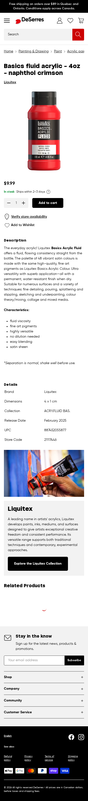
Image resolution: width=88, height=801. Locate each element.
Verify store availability (29, 216)
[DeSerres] (30, 20)
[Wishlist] (70, 21)
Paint (58, 51)
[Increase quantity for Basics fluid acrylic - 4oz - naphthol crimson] (23, 203)
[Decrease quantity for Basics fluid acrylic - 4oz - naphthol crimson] (9, 203)
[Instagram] (81, 737)
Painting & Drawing (34, 51)
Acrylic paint (77, 51)
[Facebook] (71, 737)
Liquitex (10, 82)
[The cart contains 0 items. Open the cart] (81, 21)
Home (8, 51)
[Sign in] (60, 21)
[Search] (78, 35)
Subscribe (74, 660)
